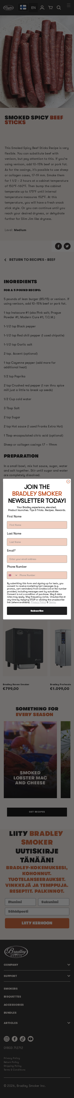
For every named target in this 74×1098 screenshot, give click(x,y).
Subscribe (37, 610)
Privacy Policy (38, 602)
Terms (52, 602)
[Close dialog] (68, 481)
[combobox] (12, 575)
